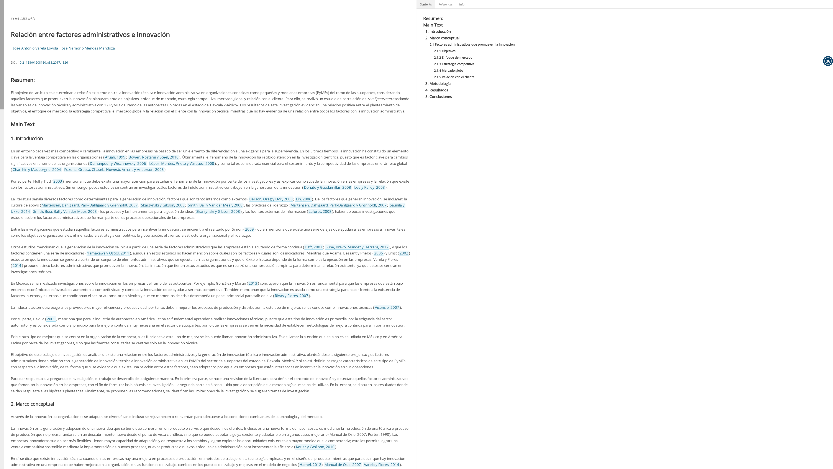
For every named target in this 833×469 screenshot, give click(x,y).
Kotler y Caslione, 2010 (315, 446)
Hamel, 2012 (310, 464)
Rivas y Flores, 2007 (291, 295)
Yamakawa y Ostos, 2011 (108, 253)
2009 (249, 229)
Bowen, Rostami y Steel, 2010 (154, 157)
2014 (17, 265)
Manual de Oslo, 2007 (343, 464)
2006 (378, 253)
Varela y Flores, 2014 (381, 464)
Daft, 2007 (313, 246)
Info (461, 4)
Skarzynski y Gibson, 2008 (163, 205)
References (445, 4)
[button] (828, 61)
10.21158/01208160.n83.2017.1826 (43, 62)
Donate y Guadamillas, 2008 (327, 187)
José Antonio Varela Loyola (35, 48)
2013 (253, 283)
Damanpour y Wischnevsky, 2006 (118, 163)
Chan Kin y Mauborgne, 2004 (37, 169)
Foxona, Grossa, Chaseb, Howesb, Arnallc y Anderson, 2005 (114, 169)
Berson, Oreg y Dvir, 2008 (271, 199)
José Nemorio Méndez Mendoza (88, 48)
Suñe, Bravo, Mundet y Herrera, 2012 (357, 246)
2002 (404, 253)
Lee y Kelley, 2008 (369, 187)
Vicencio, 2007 (387, 307)
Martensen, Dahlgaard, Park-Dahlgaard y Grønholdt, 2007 (90, 205)
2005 (51, 318)
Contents (426, 4)
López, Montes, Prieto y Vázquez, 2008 (181, 163)
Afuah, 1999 (115, 157)
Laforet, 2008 (320, 211)
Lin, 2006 (303, 199)
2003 (57, 181)
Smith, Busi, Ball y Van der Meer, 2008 (65, 211)
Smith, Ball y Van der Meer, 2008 (215, 205)
